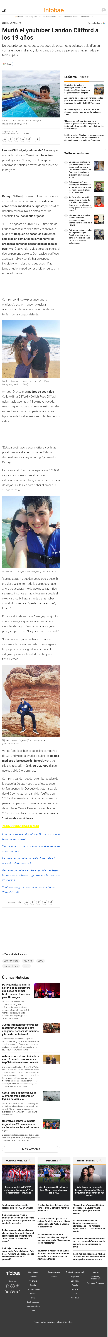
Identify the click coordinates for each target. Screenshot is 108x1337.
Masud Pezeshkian (72, 17)
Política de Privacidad (95, 1283)
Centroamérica (33, 1302)
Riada (60, 17)
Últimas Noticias (33, 1306)
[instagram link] (18, 1286)
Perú (33, 1298)
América (33, 1277)
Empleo (54, 1277)
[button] (4, 10)
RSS (33, 1310)
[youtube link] (7, 1292)
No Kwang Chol (31, 17)
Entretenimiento (11, 23)
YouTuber (28, 961)
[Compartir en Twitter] (16, 139)
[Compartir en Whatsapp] (4, 139)
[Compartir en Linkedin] (22, 139)
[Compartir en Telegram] (28, 139)
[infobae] (54, 10)
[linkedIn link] (18, 1292)
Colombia (33, 1281)
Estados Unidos (33, 1289)
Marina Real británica (47, 17)
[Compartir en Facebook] (10, 139)
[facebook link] (7, 1286)
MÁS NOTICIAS (31, 1149)
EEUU (40, 961)
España (33, 1285)
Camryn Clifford (11, 966)
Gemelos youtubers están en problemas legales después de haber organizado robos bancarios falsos (31, 875)
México (33, 1294)
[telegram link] (12, 1292)
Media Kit (75, 1298)
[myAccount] (104, 10)
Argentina (75, 1277)
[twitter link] (12, 1286)
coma (26, 966)
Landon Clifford (11, 961)
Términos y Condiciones (95, 1278)
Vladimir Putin (87, 17)
